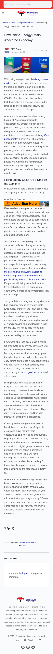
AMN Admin (16, 49)
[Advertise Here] (26, 204)
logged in (27, 573)
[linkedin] (28, 647)
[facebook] (23, 647)
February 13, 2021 (19, 52)
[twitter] (33, 647)
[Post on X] (13, 528)
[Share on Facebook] (8, 528)
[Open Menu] (3, 13)
